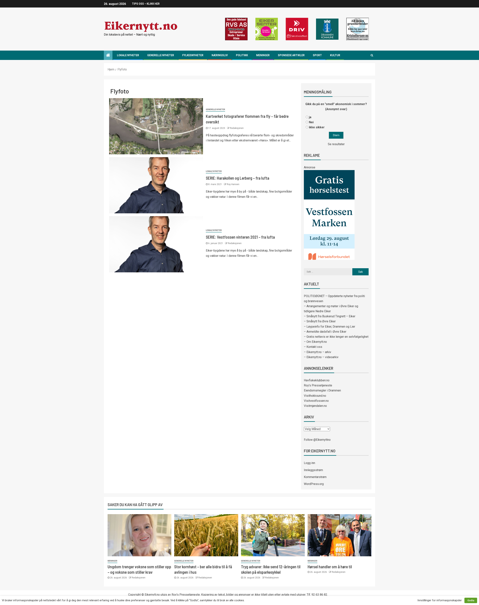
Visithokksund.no (315, 395)
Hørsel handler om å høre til (330, 566)
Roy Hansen (233, 184)
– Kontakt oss (313, 347)
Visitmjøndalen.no (315, 406)
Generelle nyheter (160, 55)
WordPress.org (314, 484)
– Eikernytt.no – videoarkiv (321, 357)
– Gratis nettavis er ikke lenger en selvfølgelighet (336, 336)
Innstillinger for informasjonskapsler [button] (439, 600)
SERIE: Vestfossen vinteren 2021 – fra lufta (240, 237)
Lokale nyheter (128, 55)
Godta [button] (470, 600)
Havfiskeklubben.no (316, 380)
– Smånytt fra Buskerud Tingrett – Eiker (329, 316)
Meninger (263, 55)
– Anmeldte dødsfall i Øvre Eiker (325, 331)
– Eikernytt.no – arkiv (317, 352)
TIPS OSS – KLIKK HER (146, 3)
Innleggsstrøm (313, 470)
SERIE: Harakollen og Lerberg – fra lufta (237, 178)
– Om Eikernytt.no (315, 342)
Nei (311, 122)
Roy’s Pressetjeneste (318, 385)
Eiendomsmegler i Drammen (322, 390)
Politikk (242, 55)
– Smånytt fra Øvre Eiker (320, 321)
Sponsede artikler (291, 55)
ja (310, 117)
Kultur (335, 55)
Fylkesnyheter (192, 55)
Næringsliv (220, 55)
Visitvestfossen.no (316, 401)
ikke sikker (317, 127)
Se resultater (336, 144)
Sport (317, 55)
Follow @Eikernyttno (317, 439)
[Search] (372, 55)
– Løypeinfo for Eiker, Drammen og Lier (329, 326)
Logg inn (309, 463)
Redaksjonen (237, 128)
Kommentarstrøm (315, 477)
